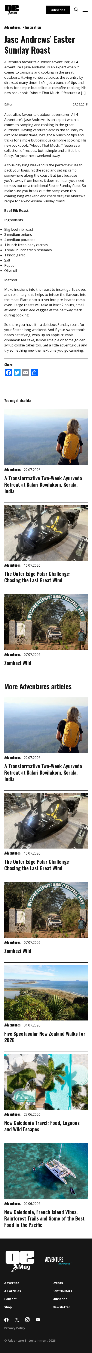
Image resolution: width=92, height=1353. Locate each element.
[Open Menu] (85, 10)
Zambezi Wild (17, 663)
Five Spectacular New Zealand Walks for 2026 (44, 1036)
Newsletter (61, 1307)
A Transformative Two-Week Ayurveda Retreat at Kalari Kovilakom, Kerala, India (43, 484)
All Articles (12, 1291)
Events (57, 1283)
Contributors (62, 1291)
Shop (8, 1307)
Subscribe (57, 10)
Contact (10, 1299)
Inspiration (33, 27)
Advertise (11, 1283)
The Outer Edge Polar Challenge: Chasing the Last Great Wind (37, 577)
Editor (8, 104)
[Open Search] (76, 10)
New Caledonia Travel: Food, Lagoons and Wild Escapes (42, 1126)
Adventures (13, 27)
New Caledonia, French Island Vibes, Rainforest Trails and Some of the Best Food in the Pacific (44, 1218)
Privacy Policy (14, 1328)
